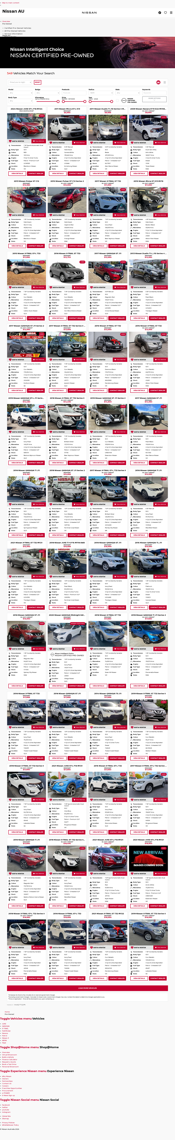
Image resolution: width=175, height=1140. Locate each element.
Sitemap (5, 1119)
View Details (17, 173)
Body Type (12, 98)
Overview (6, 21)
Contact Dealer (35, 173)
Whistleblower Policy (10, 1125)
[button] (171, 13)
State (117, 90)
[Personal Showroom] (165, 13)
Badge (37, 90)
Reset (37, 82)
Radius (91, 90)
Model (10, 90)
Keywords (146, 90)
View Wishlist (39, 141)
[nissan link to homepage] (89, 13)
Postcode (65, 90)
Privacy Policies (8, 1123)
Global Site (6, 1116)
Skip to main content (10, 3)
